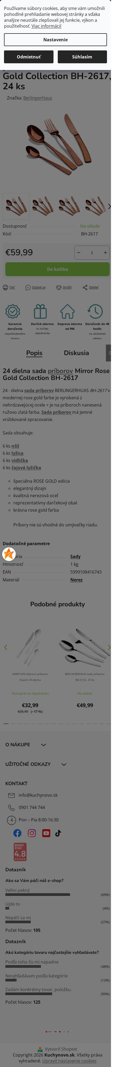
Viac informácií (46, 26)
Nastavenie (55, 40)
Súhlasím (82, 57)
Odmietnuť (29, 57)
